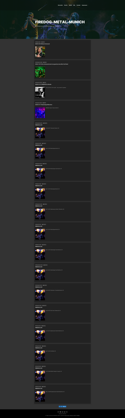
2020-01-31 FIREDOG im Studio (43, 84)
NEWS (45, 62)
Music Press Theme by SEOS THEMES (72, 415)
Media (70, 5)
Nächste (64, 406)
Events (65, 5)
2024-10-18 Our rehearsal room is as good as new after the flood (51, 64)
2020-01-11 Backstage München (43, 104)
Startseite (60, 5)
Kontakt (78, 5)
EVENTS (45, 123)
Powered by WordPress (62, 413)
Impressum (84, 5)
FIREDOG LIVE (38, 125)
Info (74, 5)
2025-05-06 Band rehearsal (42, 43)
